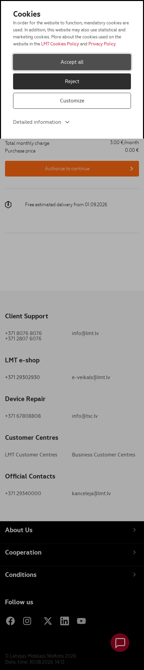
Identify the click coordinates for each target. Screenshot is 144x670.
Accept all (72, 62)
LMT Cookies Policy (60, 44)
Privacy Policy (102, 44)
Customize (72, 100)
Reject (72, 81)
